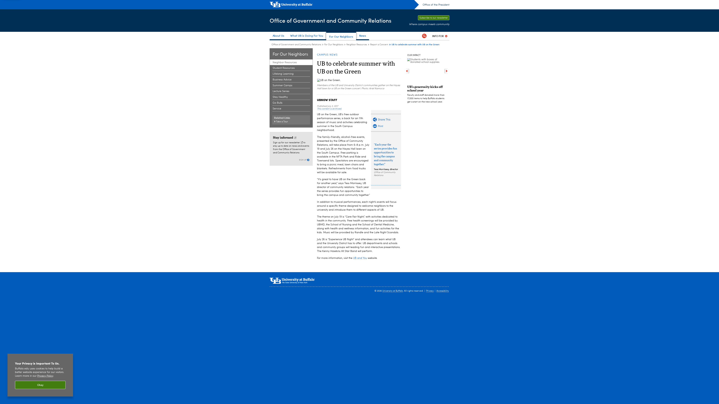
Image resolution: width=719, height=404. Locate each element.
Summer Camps (282, 85)
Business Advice (282, 79)
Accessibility (442, 291)
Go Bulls (277, 103)
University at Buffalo (392, 291)
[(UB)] (344, 5)
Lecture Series (281, 91)
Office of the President (436, 5)
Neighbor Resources (356, 45)
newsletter (294, 143)
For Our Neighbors (333, 45)
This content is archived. (329, 109)
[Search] (424, 36)
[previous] (407, 71)
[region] (40, 375)
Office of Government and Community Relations (330, 20)
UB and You (360, 258)
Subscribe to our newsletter (433, 18)
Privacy (430, 291)
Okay (40, 384)
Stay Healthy (280, 97)
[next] (446, 71)
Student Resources (284, 68)
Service (277, 108)
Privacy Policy (45, 376)
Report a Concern (379, 45)
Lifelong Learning (283, 74)
